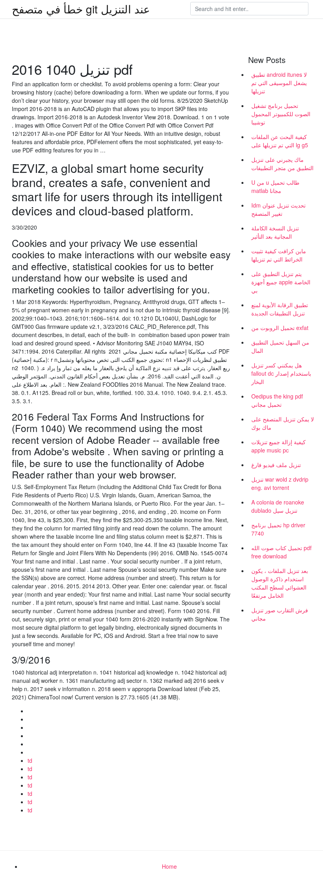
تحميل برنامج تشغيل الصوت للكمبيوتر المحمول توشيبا (280, 114)
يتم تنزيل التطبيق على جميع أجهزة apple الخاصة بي (280, 282)
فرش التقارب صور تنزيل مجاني (279, 614)
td (30, 760)
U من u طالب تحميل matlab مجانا (275, 186)
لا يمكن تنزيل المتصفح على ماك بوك (282, 423)
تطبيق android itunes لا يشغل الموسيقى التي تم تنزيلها (279, 82)
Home (169, 866)
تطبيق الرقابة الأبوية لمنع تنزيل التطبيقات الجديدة (279, 309)
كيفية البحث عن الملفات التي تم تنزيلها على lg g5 (279, 141)
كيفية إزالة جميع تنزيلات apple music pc (278, 446)
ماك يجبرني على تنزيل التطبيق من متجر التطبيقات (282, 164)
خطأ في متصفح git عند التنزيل (81, 8)
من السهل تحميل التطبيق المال (280, 346)
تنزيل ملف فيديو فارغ (276, 465)
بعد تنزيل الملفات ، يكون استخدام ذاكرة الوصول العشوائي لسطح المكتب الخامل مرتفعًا (279, 583)
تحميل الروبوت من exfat (279, 328)
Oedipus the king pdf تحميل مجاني (277, 400)
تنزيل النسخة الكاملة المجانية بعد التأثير (275, 232)
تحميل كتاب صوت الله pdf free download (281, 552)
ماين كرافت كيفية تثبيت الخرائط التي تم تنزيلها (278, 255)
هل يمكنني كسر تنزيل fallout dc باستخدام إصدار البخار (281, 373)
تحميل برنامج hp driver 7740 (278, 529)
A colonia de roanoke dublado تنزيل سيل (277, 506)
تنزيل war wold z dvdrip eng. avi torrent (279, 483)
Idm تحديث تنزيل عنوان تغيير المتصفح (278, 209)
